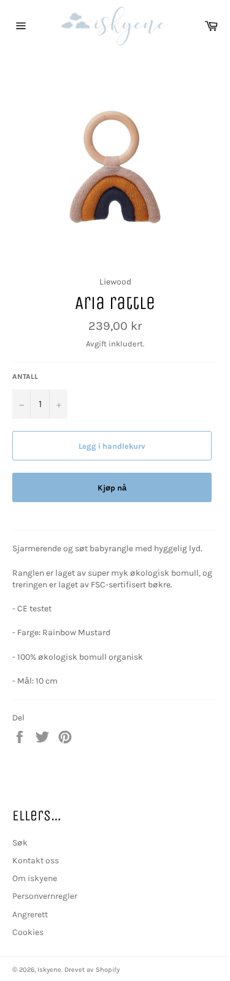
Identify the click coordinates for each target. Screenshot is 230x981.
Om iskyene (34, 878)
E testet (37, 608)
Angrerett (30, 914)
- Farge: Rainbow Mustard (61, 632)
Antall (25, 376)
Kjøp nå (112, 487)
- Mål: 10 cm (35, 681)
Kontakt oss (35, 860)
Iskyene (49, 970)
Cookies (28, 932)
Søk (20, 843)
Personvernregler (44, 896)
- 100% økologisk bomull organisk (77, 657)
